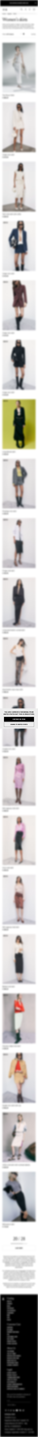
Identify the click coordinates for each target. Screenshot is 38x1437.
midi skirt (7, 1262)
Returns (10, 1330)
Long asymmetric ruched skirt (13, 630)
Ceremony (10, 1313)
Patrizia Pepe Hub (13, 1358)
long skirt (22, 1271)
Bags (8, 1306)
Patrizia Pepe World (14, 1356)
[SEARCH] (21, 9)
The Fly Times (11, 1353)
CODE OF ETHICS (12, 1379)
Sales (9, 1320)
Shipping (10, 1327)
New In (9, 1301)
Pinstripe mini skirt (9, 511)
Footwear (10, 1308)
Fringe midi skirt (8, 571)
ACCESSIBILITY (11, 1382)
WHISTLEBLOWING (12, 1386)
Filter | (8, 34)
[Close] (35, 3)
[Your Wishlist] (30, 9)
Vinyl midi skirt (7, 868)
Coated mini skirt (8, 749)
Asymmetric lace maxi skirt (12, 690)
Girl (8, 1317)
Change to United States (19, 724)
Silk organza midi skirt (10, 808)
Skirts (14, 14)
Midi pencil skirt (8, 1224)
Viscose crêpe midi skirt (11, 1046)
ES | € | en (11, 1405)
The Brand (10, 1351)
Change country (12, 1365)
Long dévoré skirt (8, 452)
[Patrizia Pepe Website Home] (6, 9)
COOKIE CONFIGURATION (14, 1384)
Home (4, 14)
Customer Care (12, 1337)
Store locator (12, 1343)
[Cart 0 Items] (34, 9)
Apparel (9, 14)
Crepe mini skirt (8, 155)
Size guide (10, 1339)
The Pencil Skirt (8, 95)
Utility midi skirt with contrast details (16, 1165)
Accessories (11, 1310)
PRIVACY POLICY (12, 1375)
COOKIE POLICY (11, 1373)
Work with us (11, 1360)
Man (8, 1315)
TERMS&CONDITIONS (13, 1377)
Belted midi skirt (8, 987)
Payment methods (13, 1332)
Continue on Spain (19, 719)
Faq (8, 1334)
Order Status (11, 1341)
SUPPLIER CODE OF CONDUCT (16, 1389)
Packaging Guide (12, 1363)
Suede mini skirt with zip (11, 1105)
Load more (19, 1248)
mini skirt (24, 1262)
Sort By (33, 34)
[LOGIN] (26, 9)
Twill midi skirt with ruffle (11, 214)
